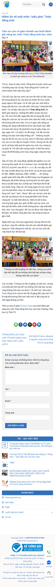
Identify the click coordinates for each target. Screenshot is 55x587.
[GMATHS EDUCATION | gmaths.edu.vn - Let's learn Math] (10, 4)
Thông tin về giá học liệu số (14, 572)
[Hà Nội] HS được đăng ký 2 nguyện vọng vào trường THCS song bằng (41, 339)
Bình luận (10, 367)
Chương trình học (13, 497)
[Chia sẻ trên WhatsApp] (16, 324)
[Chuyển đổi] (52, 497)
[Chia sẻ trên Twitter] (25, 324)
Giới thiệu (9, 502)
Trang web (9, 413)
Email (8, 401)
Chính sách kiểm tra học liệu (14, 578)
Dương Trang (26, 306)
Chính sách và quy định (27, 581)
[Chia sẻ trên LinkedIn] (39, 324)
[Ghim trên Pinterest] (34, 324)
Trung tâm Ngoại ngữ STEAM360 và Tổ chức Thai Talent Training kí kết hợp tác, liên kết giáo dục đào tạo (31, 446)
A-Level (30, 167)
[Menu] (51, 4)
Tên (7, 389)
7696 (12, 463)
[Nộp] (43, 4)
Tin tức (5, 13)
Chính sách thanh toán (36, 572)
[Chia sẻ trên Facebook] (20, 324)
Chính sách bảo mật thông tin (39, 578)
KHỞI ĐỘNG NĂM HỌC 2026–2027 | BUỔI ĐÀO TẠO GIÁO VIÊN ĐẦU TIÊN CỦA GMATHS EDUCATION (29, 473)
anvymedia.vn (32, 541)
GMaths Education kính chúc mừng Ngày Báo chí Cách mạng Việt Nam (30, 483)
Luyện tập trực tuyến (14, 512)
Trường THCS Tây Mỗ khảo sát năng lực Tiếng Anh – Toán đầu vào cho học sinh (31, 455)
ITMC (7, 507)
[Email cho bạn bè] (30, 324)
